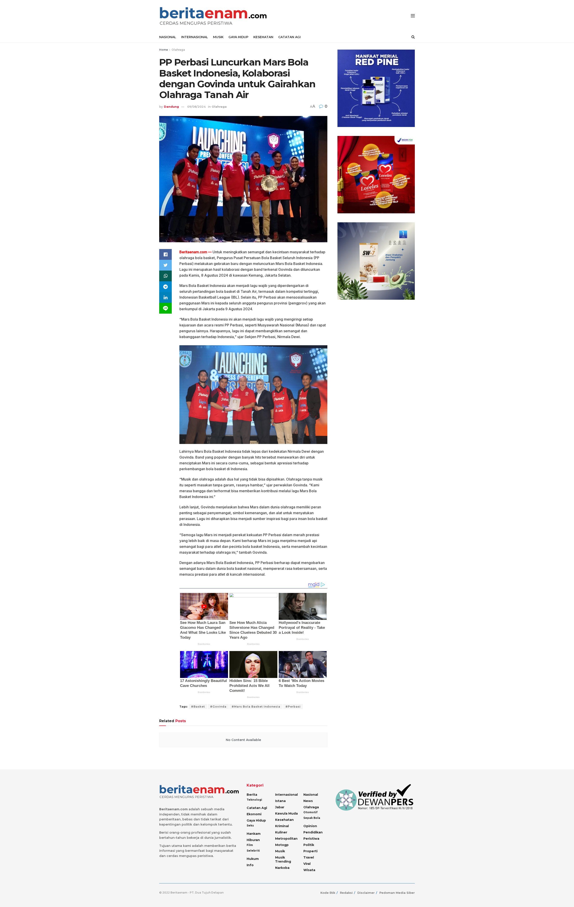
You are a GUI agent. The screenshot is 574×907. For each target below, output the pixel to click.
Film (250, 845)
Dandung (171, 106)
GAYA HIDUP (238, 37)
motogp (282, 845)
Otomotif (310, 812)
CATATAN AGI (289, 37)
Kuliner (281, 832)
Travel (308, 857)
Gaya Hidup (256, 820)
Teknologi (254, 799)
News (308, 801)
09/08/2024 (196, 106)
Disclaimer (366, 892)
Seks (250, 825)
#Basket (198, 706)
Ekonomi (254, 814)
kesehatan (284, 820)
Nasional (310, 795)
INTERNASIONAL (194, 37)
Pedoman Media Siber (397, 892)
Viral (307, 864)
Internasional (286, 795)
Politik (308, 845)
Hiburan (253, 840)
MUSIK (218, 37)
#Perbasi (293, 706)
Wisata (309, 870)
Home (163, 49)
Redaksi (346, 892)
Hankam (254, 834)
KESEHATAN (263, 37)
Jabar (279, 807)
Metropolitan (286, 839)
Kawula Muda (286, 813)
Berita (252, 795)
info (250, 865)
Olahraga (178, 49)
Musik (280, 851)
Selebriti (253, 850)
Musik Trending (283, 859)
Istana (280, 801)
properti (310, 851)
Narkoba (282, 868)
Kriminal (282, 826)
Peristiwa (311, 839)
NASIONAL (167, 37)
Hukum (253, 859)
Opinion (310, 826)
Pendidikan (313, 832)
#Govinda (218, 706)
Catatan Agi (257, 808)
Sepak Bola (311, 818)
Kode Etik (327, 892)
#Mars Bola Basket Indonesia (256, 706)
